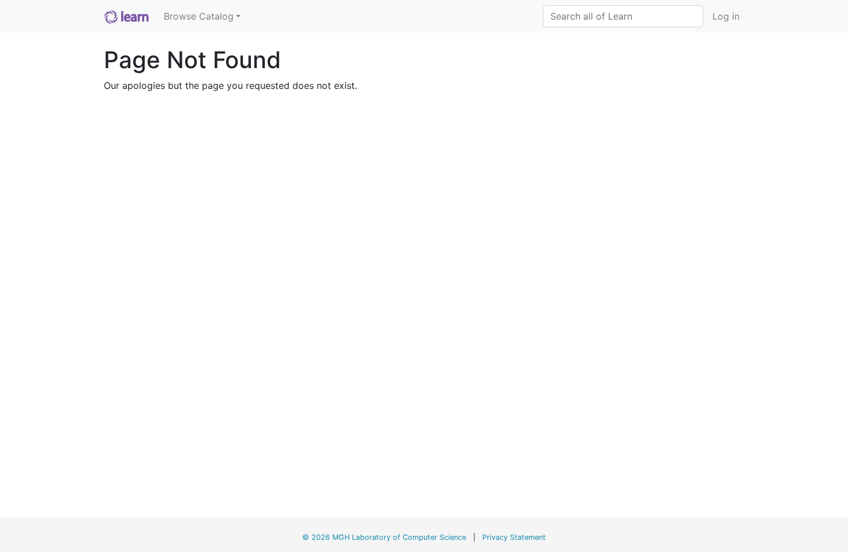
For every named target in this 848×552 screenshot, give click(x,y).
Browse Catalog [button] (199, 16)
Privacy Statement (514, 537)
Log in (726, 16)
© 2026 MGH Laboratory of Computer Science (384, 537)
